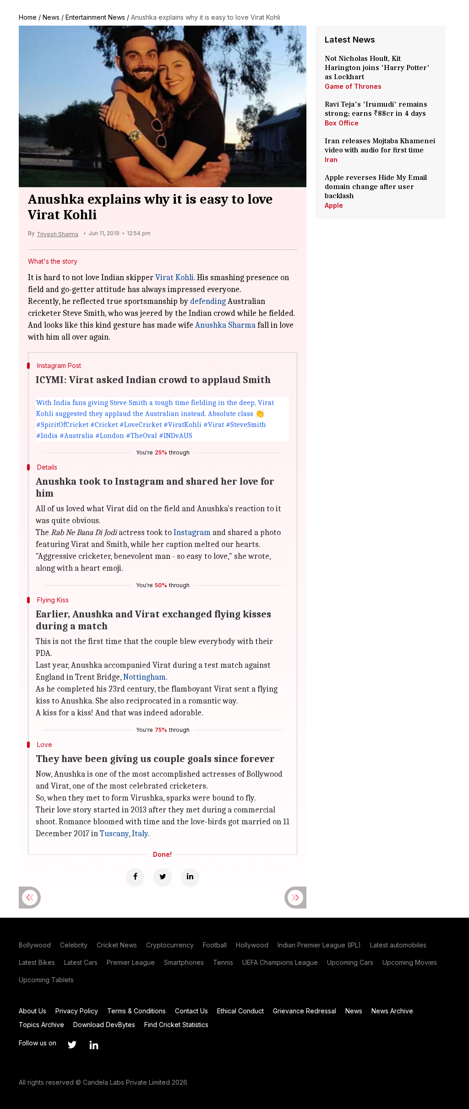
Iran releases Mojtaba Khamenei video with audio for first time (380, 145)
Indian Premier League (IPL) (319, 945)
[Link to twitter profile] (72, 1045)
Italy (140, 834)
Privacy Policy (76, 1011)
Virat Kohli (174, 277)
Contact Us (191, 1011)
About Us (32, 1011)
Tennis (223, 962)
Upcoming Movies (409, 962)
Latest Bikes (37, 962)
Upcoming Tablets (46, 980)
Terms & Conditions (136, 1011)
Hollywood (252, 945)
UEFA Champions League (280, 962)
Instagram (192, 532)
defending (208, 301)
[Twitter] (162, 877)
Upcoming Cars (350, 962)
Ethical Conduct (240, 1011)
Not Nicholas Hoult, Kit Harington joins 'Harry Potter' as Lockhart (377, 67)
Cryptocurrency (170, 945)
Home (28, 17)
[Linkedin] (190, 877)
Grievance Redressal (304, 1011)
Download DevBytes (104, 1024)
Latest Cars (81, 962)
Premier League (131, 962)
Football (215, 945)
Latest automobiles (398, 945)
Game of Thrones (353, 86)
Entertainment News (95, 17)
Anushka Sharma (225, 325)
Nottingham (144, 677)
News (51, 17)
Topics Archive (41, 1024)
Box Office (342, 123)
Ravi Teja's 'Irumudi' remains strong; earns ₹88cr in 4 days (376, 109)
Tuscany (114, 834)
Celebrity (73, 945)
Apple (334, 205)
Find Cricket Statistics (176, 1024)
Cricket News (117, 945)
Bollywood (35, 945)
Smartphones (184, 962)
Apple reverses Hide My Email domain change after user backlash (376, 186)
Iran (331, 159)
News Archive (392, 1011)
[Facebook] (135, 877)
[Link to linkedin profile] (94, 1045)
